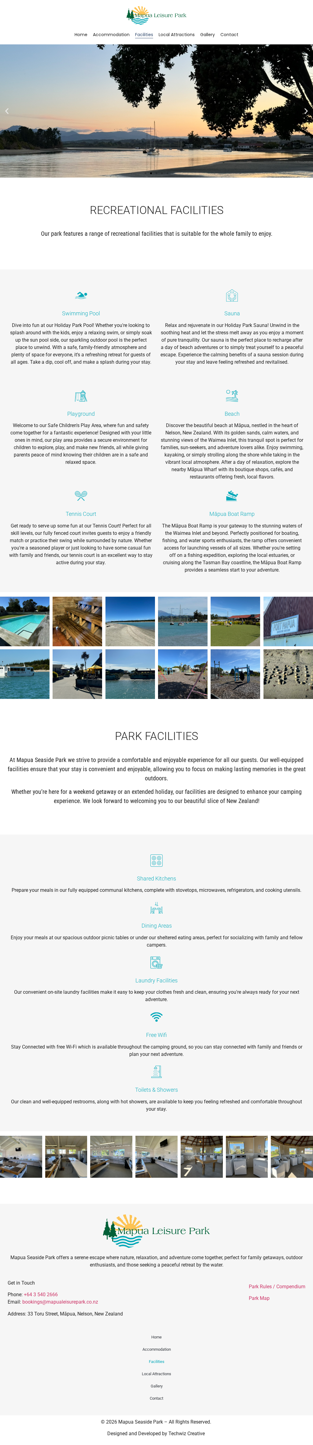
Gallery (207, 35)
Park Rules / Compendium (277, 1286)
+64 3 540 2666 (41, 1294)
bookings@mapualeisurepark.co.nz (60, 1302)
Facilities (144, 35)
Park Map (259, 1298)
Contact (229, 35)
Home (81, 35)
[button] (7, 111)
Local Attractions (177, 35)
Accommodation (111, 35)
